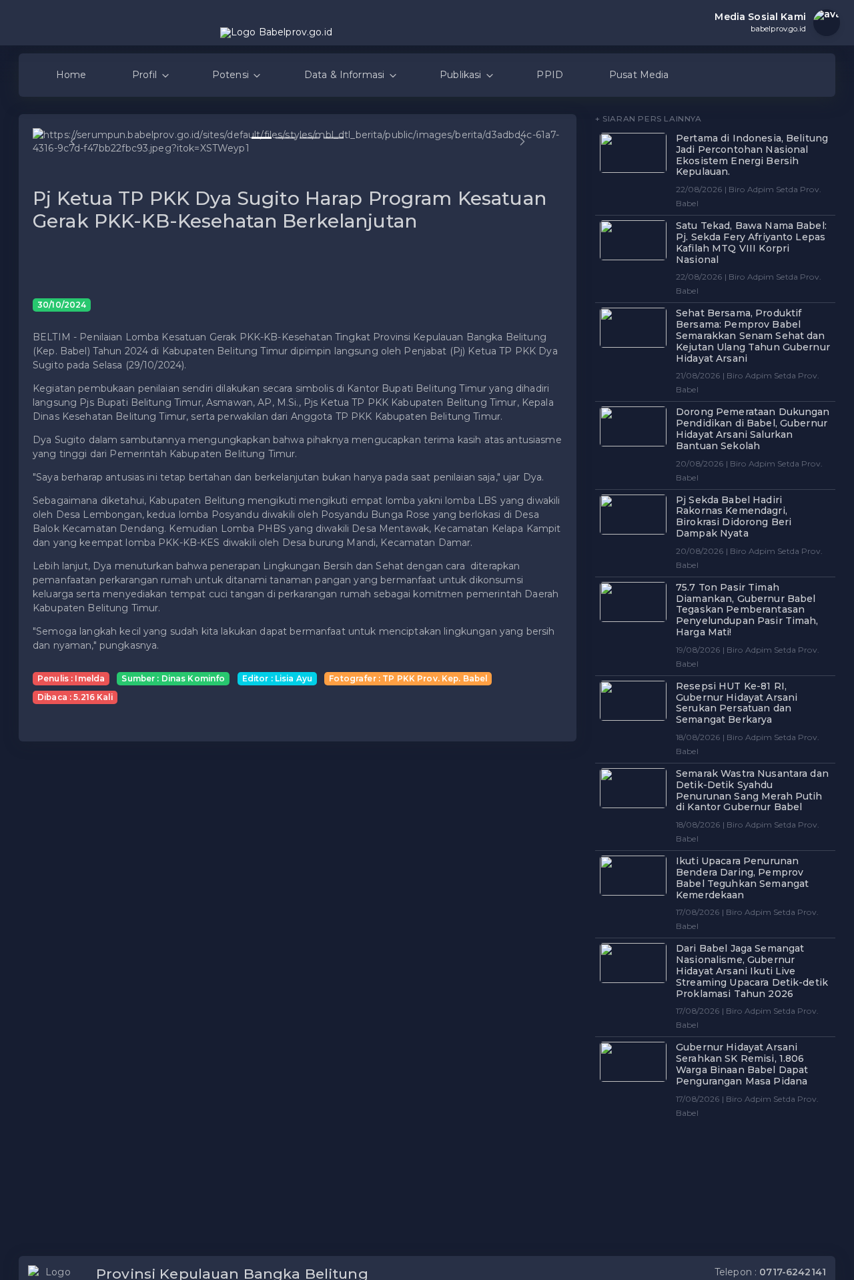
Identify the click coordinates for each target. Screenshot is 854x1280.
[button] (72, 141)
